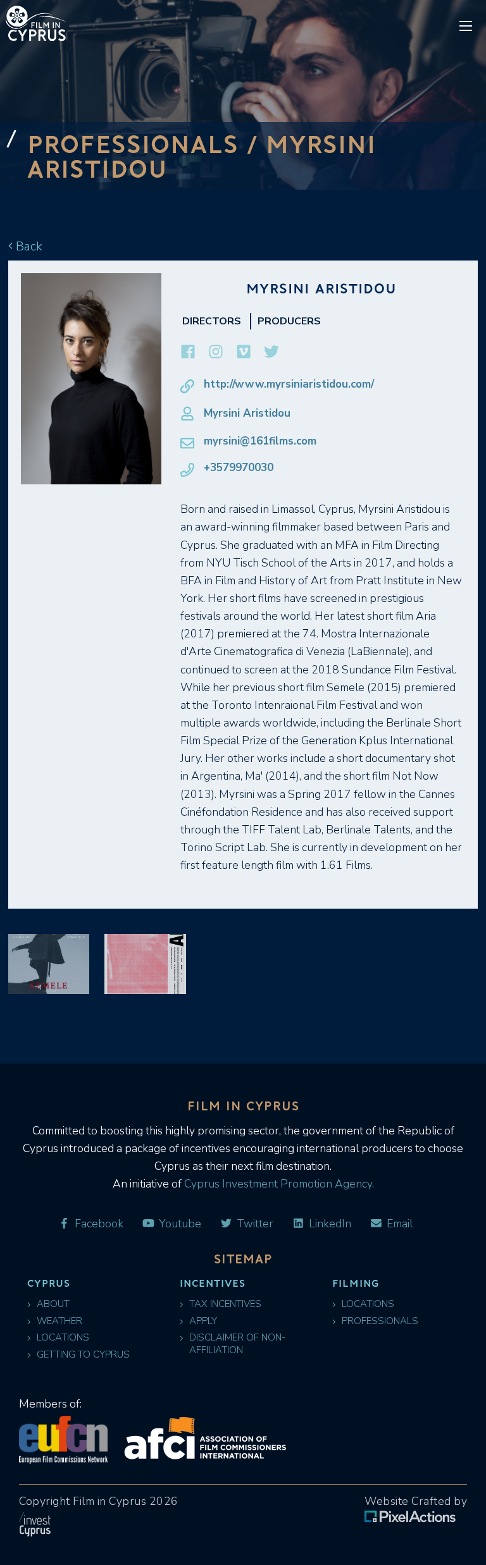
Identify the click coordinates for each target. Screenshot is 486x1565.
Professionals (380, 1321)
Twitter (253, 1224)
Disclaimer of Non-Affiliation (237, 1344)
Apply (203, 1321)
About (53, 1304)
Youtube (178, 1224)
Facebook (97, 1224)
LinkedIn (328, 1224)
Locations (63, 1338)
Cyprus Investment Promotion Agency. (278, 1183)
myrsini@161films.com (260, 441)
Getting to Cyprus (83, 1355)
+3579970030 (238, 468)
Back (27, 246)
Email (398, 1224)
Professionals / (146, 143)
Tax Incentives (225, 1304)
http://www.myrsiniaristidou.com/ (289, 384)
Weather (59, 1321)
